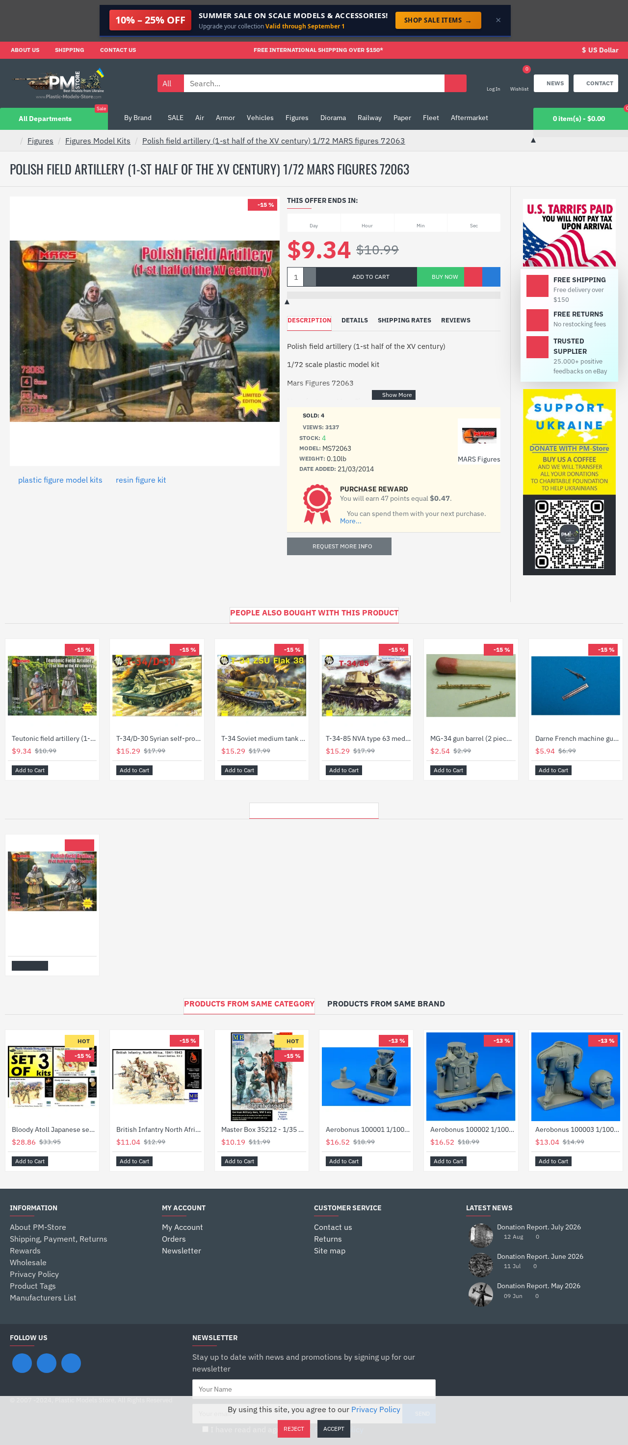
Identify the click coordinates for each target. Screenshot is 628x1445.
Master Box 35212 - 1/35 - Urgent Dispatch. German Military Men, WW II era (263, 1129)
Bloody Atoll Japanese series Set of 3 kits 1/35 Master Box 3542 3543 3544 (54, 1129)
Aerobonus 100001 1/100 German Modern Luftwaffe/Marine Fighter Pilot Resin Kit (368, 1129)
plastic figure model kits (60, 480)
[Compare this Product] (491, 277)
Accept (333, 1428)
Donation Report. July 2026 (539, 1227)
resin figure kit (141, 480)
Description (309, 320)
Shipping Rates (404, 320)
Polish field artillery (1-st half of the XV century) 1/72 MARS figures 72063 (273, 141)
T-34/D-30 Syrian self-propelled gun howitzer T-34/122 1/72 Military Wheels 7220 (158, 738)
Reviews (456, 320)
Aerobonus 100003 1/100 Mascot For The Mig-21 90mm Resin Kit (577, 1129)
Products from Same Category (249, 1003)
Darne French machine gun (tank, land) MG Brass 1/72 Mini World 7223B (577, 738)
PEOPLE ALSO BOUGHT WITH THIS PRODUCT (314, 612)
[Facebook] (22, 1363)
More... (351, 521)
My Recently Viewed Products (314, 808)
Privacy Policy (375, 1409)
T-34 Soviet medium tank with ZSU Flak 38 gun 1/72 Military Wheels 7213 (263, 738)
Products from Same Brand (386, 1003)
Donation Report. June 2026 (540, 1256)
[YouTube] (71, 1363)
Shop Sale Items (438, 20)
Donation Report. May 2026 (538, 1286)
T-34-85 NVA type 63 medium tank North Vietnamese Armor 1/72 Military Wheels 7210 (368, 738)
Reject (294, 1428)
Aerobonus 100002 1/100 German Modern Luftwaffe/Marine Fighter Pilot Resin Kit (472, 1129)
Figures (40, 141)
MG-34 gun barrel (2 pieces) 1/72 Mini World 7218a (472, 738)
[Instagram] (46, 1363)
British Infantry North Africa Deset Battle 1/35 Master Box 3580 (158, 1129)
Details (354, 320)
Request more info (342, 546)
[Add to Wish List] (473, 277)
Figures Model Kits (98, 141)
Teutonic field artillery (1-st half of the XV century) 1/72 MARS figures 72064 (54, 738)
